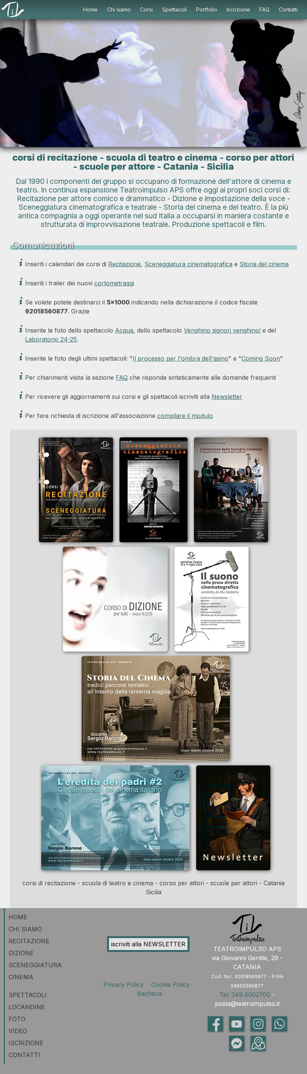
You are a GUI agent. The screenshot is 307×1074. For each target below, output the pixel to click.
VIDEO (18, 1031)
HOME (18, 917)
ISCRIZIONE (26, 1043)
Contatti (288, 9)
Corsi (146, 9)
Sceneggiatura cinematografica (188, 264)
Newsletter (227, 396)
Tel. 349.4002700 (244, 994)
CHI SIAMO (25, 929)
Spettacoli (174, 9)
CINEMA (21, 977)
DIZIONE (21, 953)
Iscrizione (238, 9)
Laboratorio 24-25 (51, 339)
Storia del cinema (264, 264)
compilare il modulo (185, 415)
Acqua (124, 330)
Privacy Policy (125, 984)
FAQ (264, 9)
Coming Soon (260, 358)
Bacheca (148, 993)
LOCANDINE (27, 1007)
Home (90, 9)
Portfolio (206, 9)
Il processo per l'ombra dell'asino (180, 358)
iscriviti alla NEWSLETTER (148, 944)
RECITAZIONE (29, 941)
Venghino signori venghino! (222, 330)
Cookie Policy (171, 984)
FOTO (17, 1019)
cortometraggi (114, 283)
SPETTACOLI (27, 995)
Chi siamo (119, 9)
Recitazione (124, 264)
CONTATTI (24, 1055)
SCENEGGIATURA (35, 965)
